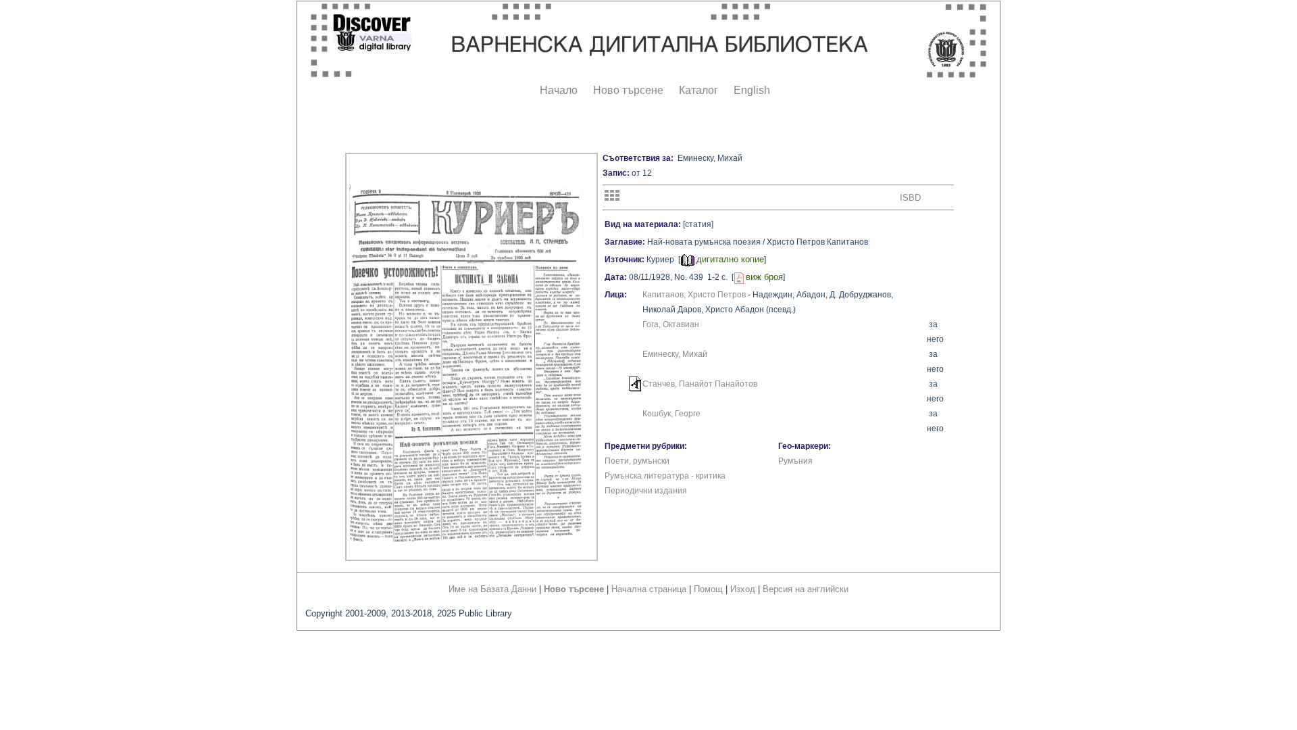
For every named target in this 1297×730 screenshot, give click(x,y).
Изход (742, 589)
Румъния (795, 461)
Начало (559, 90)
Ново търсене (628, 90)
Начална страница (648, 589)
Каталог (698, 90)
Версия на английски (805, 589)
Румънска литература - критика (665, 476)
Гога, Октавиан (670, 324)
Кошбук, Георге (671, 413)
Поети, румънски (637, 461)
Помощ (708, 589)
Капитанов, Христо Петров (694, 294)
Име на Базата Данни (492, 589)
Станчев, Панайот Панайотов (699, 384)
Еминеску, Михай (674, 354)
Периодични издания (646, 490)
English (752, 90)
